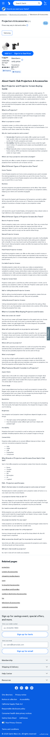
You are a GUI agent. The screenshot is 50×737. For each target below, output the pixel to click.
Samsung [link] (7, 33)
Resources (6, 680)
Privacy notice (20, 694)
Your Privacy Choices (14, 722)
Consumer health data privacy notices (17, 713)
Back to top (44, 734)
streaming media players (11, 576)
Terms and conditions (10, 729)
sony (3, 580)
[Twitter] (26, 688)
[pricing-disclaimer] (27, 25)
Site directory (7, 694)
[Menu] (4, 3)
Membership (7, 660)
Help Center (7, 673)
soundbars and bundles (10, 589)
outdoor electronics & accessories (14, 594)
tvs (3, 598)
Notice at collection (9, 699)
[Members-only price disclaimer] (22, 60)
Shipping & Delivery (10, 667)
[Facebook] (16, 688)
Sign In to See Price (22, 53)
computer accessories (10, 607)
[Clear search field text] (36, 3)
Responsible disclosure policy (13, 708)
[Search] (39, 3)
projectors (6, 567)
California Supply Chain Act (12, 704)
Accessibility (25, 699)
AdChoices (23, 718)
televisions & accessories (11, 602)
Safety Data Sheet (9, 718)
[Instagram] (21, 688)
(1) (46, 23)
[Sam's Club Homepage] (9, 3)
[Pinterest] (31, 688)
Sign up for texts (25, 634)
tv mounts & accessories (10, 585)
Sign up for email (25, 651)
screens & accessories (10, 572)
